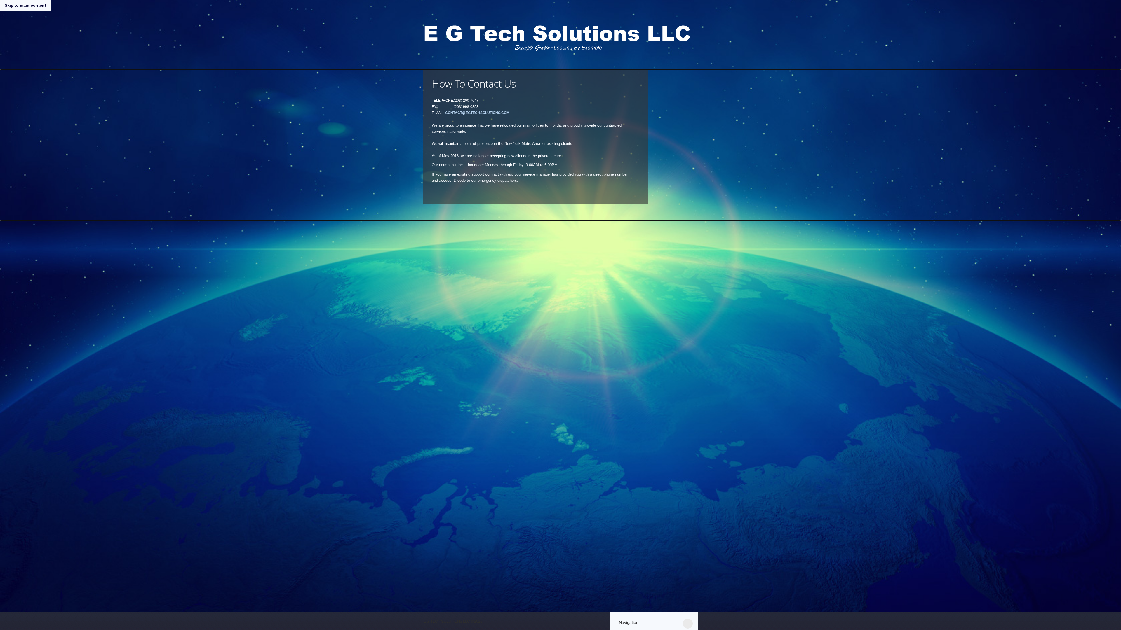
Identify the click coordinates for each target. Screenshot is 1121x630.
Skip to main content (25, 5)
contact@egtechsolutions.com (477, 113)
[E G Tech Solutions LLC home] (557, 36)
